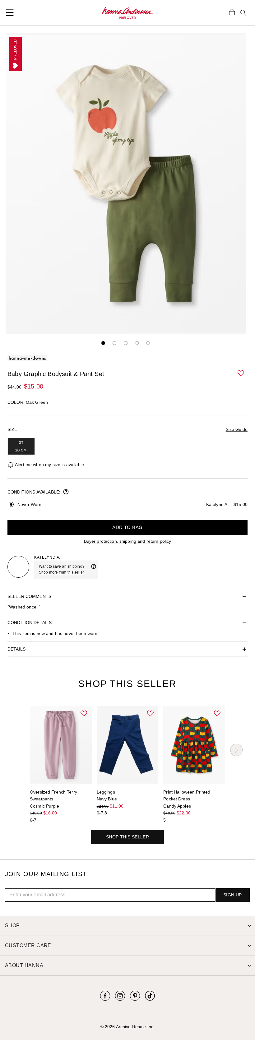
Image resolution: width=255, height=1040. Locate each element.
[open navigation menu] (10, 13)
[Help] (93, 569)
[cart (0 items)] (232, 12)
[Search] (243, 12)
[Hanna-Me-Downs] (127, 13)
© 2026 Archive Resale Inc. (127, 1026)
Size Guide (237, 429)
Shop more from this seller (61, 572)
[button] (241, 373)
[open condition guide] (66, 492)
